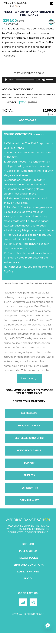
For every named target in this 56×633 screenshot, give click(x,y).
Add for (22, 102)
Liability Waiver (28, 571)
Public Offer (28, 551)
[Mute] (43, 79)
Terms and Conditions (28, 564)
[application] (26, 80)
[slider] (50, 79)
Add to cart (27, 120)
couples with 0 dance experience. (28, 532)
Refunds (28, 544)
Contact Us (28, 593)
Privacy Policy (28, 558)
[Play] (6, 79)
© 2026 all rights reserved (28, 614)
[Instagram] (33, 602)
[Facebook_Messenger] (48, 625)
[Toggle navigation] (44, 3)
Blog (28, 578)
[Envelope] (23, 602)
